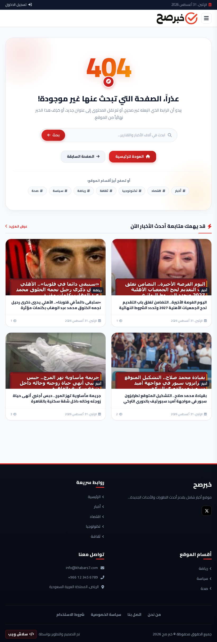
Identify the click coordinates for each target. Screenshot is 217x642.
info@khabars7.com (82, 568)
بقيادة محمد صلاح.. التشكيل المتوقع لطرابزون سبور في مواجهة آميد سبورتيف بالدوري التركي (165, 398)
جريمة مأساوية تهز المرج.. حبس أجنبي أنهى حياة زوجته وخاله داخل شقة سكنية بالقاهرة (57, 398)
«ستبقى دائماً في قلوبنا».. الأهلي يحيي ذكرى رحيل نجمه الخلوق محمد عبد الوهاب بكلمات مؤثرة (56, 305)
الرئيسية (94, 497)
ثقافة (96, 537)
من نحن (154, 614)
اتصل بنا (134, 614)
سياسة (202, 579)
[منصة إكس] (207, 511)
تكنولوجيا (93, 526)
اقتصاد (95, 517)
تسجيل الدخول (16, 5)
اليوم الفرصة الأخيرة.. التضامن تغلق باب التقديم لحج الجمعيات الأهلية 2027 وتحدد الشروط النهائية (163, 305)
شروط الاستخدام (70, 614)
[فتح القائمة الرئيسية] (206, 18)
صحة (204, 589)
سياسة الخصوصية (106, 614)
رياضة (203, 569)
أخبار (97, 507)
